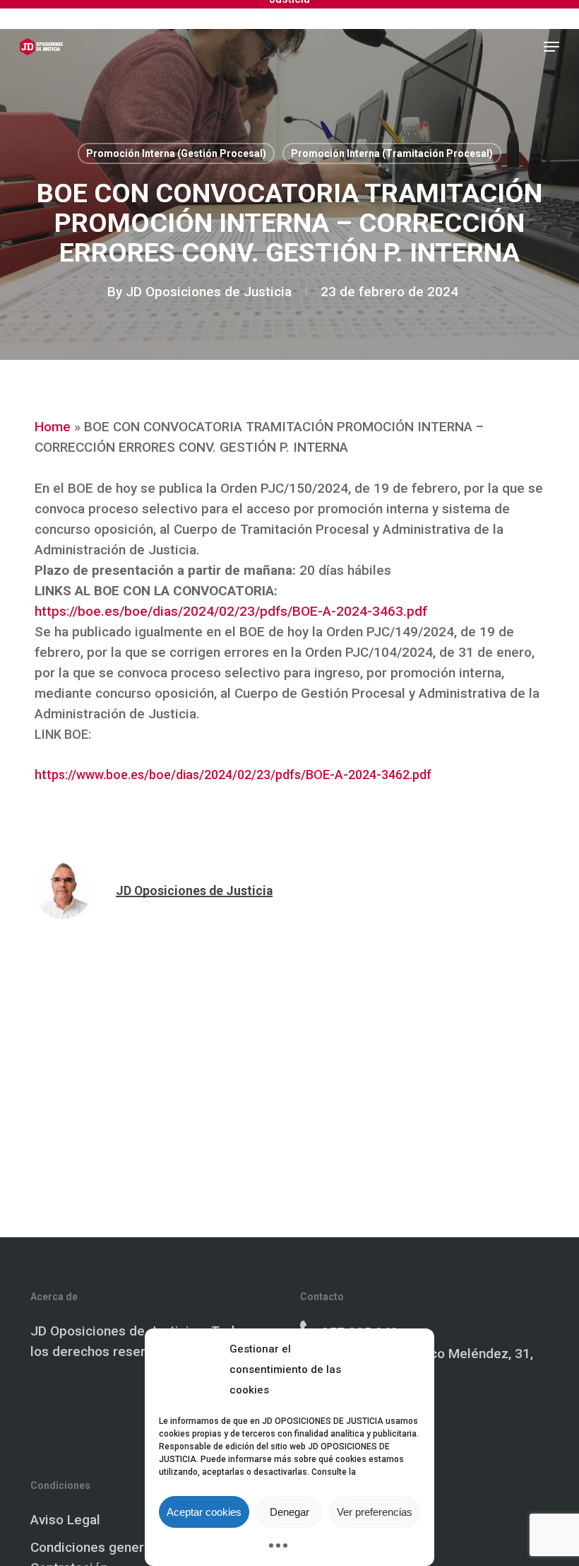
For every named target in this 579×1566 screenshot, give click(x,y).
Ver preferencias (374, 1512)
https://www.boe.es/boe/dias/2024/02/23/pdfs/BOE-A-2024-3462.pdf (233, 774)
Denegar (289, 1512)
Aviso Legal (65, 1520)
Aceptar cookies (204, 1512)
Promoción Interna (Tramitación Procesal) (392, 153)
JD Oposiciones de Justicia (209, 292)
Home (53, 427)
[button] (551, 47)
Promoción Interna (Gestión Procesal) (176, 153)
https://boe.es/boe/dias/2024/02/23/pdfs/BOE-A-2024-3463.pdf (231, 611)
